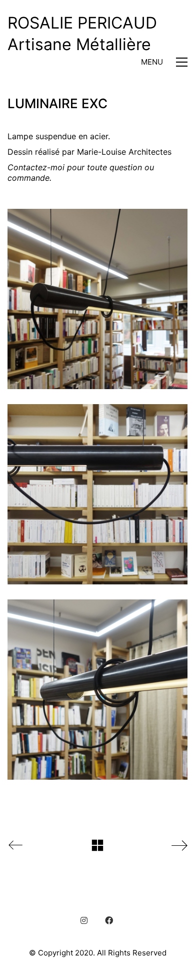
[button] (164, 62)
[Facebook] (109, 920)
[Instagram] (84, 920)
